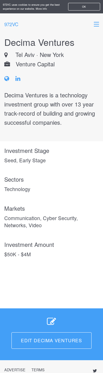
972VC (11, 24)
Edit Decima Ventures (51, 340)
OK (84, 7)
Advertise (14, 369)
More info (41, 9)
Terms (38, 369)
